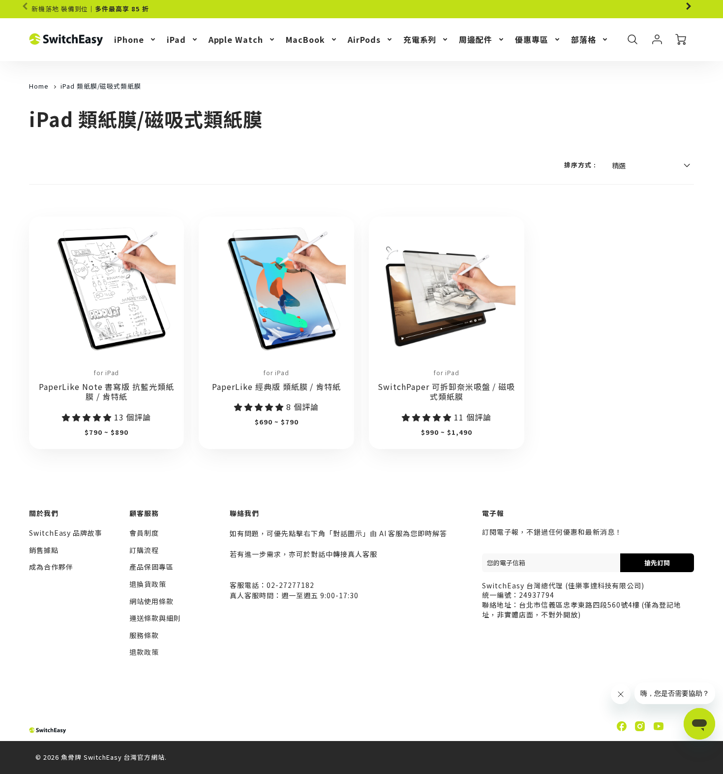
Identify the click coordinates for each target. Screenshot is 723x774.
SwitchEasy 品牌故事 (65, 533)
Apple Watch (236, 39)
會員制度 (144, 533)
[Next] (688, 6)
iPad (176, 39)
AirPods (364, 39)
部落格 (583, 39)
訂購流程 (144, 550)
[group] (361, 9)
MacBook (305, 39)
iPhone (129, 39)
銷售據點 (44, 550)
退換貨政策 (147, 584)
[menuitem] (135, 39)
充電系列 (420, 39)
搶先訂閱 (657, 562)
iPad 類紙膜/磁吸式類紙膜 (100, 86)
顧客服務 (144, 513)
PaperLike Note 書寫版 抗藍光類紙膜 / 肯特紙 (106, 392)
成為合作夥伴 (51, 567)
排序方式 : (580, 165)
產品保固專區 (151, 567)
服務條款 (144, 635)
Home (39, 86)
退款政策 (144, 652)
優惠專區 (531, 39)
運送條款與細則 (155, 618)
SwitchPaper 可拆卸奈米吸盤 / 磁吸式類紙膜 (446, 392)
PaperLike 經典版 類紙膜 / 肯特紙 (276, 386)
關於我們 (44, 513)
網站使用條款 (151, 601)
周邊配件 (475, 39)
